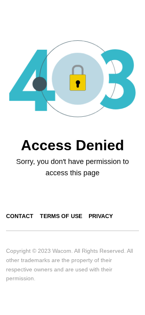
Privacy (101, 216)
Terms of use (61, 216)
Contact (19, 216)
